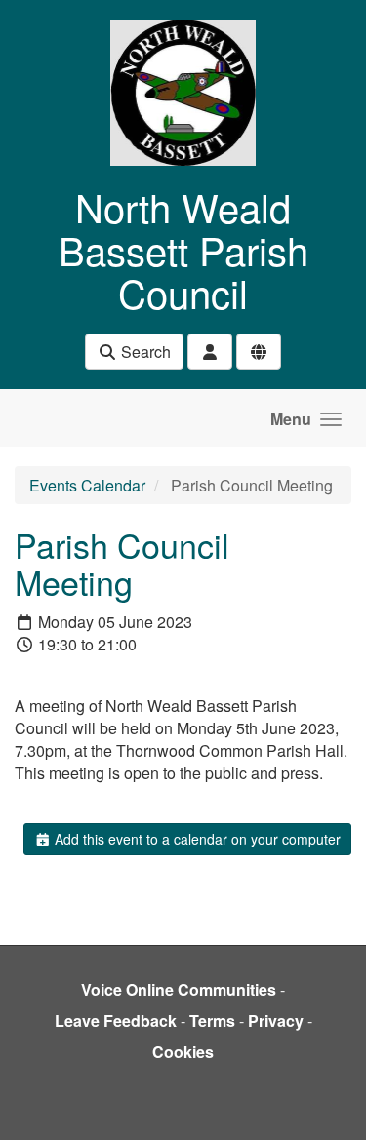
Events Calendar (87, 485)
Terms (212, 1020)
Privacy (276, 1020)
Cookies (183, 1052)
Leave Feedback (116, 1020)
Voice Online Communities (178, 989)
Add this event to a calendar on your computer (196, 838)
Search (144, 351)
